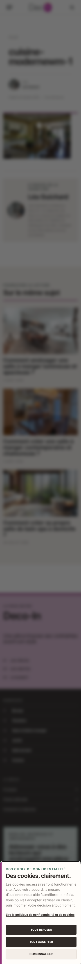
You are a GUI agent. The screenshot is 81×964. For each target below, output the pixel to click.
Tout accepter (41, 941)
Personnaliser (41, 954)
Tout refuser (41, 929)
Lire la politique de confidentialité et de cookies (40, 914)
